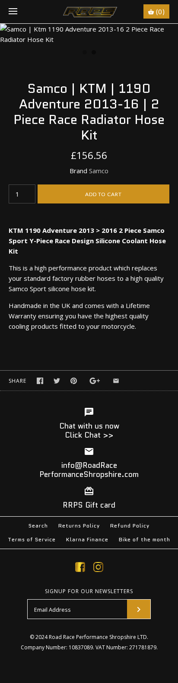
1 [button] (84, 53)
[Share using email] (116, 381)
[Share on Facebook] (40, 381)
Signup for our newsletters (89, 591)
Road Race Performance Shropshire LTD (98, 637)
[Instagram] (98, 568)
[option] (89, 34)
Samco (98, 170)
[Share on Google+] (94, 381)
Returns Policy (79, 525)
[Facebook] (80, 568)
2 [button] (93, 53)
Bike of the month (144, 539)
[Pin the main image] (73, 381)
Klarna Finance (87, 539)
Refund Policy (129, 525)
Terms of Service (32, 539)
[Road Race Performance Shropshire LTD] (89, 11)
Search (38, 525)
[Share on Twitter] (57, 381)
